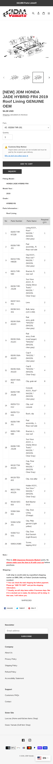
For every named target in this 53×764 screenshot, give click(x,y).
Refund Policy (10, 672)
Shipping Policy (11, 665)
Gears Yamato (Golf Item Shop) (17, 725)
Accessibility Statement (14, 678)
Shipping (6, 115)
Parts (5, 123)
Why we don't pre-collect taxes (16, 156)
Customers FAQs (12, 695)
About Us (8, 653)
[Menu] (48, 13)
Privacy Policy (11, 659)
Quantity (6, 133)
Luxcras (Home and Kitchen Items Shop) (21, 718)
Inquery (12, 171)
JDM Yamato (29, 756)
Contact (8, 702)
